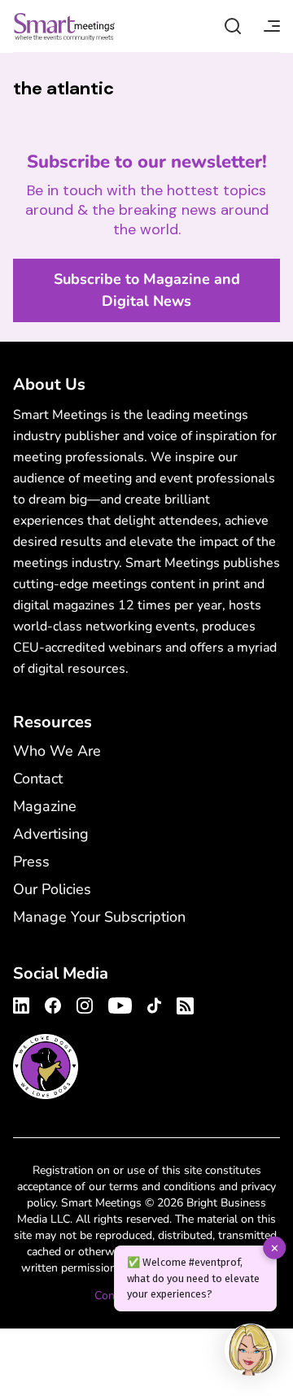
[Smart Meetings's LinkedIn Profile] (23, 1003)
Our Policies (52, 889)
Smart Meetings (64, 26)
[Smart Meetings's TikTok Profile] (154, 1003)
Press (31, 861)
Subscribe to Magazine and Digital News (147, 290)
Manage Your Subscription (99, 917)
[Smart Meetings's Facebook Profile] (53, 1003)
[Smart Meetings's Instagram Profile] (85, 1003)
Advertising (51, 834)
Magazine (45, 806)
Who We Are (57, 751)
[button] (251, 1352)
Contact (38, 778)
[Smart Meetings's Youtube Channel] (120, 1003)
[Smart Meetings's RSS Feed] (183, 1003)
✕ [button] (274, 1247)
